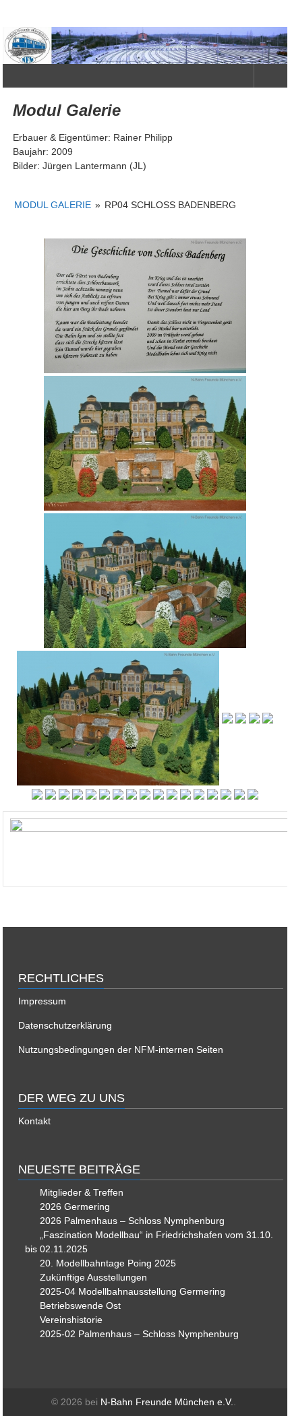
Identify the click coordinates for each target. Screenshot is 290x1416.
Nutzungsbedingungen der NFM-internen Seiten (120, 1049)
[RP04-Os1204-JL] (91, 794)
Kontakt (34, 1121)
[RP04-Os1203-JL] (77, 794)
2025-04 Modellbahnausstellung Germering (132, 1291)
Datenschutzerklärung (65, 1025)
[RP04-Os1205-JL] (104, 794)
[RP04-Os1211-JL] (185, 794)
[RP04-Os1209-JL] (158, 794)
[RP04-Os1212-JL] (199, 794)
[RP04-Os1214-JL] (226, 794)
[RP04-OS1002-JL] (145, 580)
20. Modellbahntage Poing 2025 (108, 1263)
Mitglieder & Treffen (81, 1192)
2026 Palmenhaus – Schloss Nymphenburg (132, 1220)
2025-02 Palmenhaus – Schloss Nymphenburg (139, 1333)
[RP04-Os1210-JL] (172, 794)
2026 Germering (75, 1206)
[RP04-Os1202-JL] (64, 794)
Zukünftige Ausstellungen (93, 1277)
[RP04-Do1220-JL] (145, 305)
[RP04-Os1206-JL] (118, 794)
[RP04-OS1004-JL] (227, 718)
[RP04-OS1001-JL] (145, 443)
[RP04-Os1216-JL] (253, 794)
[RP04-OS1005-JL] (240, 718)
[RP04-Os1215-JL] (239, 794)
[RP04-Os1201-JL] (50, 794)
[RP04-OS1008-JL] (37, 794)
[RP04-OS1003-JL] (118, 718)
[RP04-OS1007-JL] (267, 718)
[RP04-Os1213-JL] (212, 794)
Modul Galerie (52, 204)
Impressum (42, 1001)
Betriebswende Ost (80, 1305)
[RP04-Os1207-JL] (131, 794)
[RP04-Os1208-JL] (145, 794)
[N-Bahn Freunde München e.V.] (145, 45)
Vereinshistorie (71, 1319)
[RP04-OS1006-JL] (254, 718)
